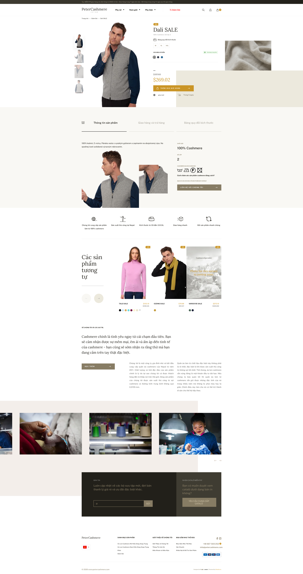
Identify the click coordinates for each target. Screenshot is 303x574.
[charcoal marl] (158, 57)
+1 (139, 310)
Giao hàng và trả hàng (151, 122)
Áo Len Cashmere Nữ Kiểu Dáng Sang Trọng (133, 544)
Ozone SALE (159, 304)
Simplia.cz (218, 569)
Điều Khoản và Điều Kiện (161, 550)
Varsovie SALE (195, 304)
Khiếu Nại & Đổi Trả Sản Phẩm (186, 550)
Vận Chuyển (180, 547)
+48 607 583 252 (211, 544)
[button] (98, 298)
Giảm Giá (94, 18)
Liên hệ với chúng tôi (191, 187)
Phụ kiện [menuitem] (149, 10)
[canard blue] (162, 57)
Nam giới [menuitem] (133, 10)
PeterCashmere (94, 10)
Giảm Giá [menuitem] (176, 10)
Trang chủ (85, 18)
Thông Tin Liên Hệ (159, 547)
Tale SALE (123, 304)
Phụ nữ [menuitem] (118, 10)
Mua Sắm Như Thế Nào (184, 544)
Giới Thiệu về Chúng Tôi (160, 544)
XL (161, 45)
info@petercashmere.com (211, 547)
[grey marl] (154, 57)
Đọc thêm (90, 366)
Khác (119, 550)
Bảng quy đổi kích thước (167, 40)
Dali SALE (103, 18)
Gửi (148, 503)
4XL (167, 45)
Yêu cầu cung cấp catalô (199, 502)
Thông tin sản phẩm (106, 122)
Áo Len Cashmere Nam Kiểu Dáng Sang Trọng (133, 547)
